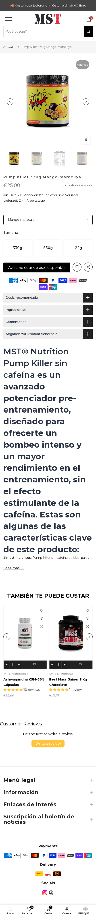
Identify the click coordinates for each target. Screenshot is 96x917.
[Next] (86, 101)
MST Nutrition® (15, 674)
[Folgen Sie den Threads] (51, 893)
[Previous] (10, 101)
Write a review (48, 743)
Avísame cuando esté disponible (37, 267)
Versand (71, 195)
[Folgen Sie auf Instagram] (44, 893)
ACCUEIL (9, 47)
